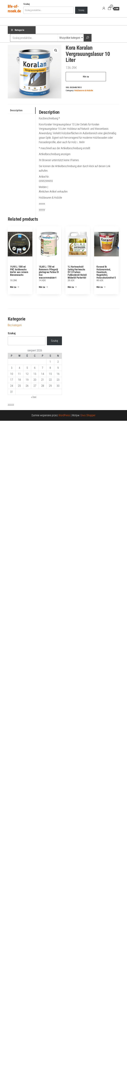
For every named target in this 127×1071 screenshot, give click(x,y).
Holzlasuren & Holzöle (83, 90)
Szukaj (26, 4)
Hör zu (86, 76)
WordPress (64, 415)
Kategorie (19, 30)
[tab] (22, 110)
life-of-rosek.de (14, 8)
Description (16, 110)
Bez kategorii (15, 325)
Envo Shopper (88, 415)
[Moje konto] (104, 8)
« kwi (33, 397)
